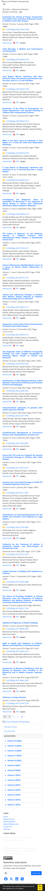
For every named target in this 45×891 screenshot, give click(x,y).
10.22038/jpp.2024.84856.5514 (17, 214)
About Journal (8, 819)
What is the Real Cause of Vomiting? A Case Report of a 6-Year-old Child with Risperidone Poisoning (22, 142)
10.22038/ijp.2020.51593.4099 (16, 527)
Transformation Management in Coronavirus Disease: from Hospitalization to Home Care (22, 434)
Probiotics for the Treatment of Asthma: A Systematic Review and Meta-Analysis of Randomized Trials (22, 546)
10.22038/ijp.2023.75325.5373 (16, 248)
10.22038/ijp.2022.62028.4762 (16, 391)
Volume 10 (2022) (14, 760)
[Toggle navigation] (22, 4)
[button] (24, 888)
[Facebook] (5, 879)
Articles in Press (10, 727)
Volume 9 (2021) (13, 765)
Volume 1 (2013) (13, 805)
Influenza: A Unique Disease (14, 697)
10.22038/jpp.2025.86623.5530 (17, 89)
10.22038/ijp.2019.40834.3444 (16, 629)
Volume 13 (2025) (14, 746)
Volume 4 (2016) (13, 790)
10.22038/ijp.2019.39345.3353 (16, 651)
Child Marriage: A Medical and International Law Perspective (22, 50)
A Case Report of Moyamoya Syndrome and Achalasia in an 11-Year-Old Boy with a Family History (22, 169)
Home (5, 816)
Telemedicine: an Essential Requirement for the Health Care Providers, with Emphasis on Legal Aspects (22, 517)
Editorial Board (9, 821)
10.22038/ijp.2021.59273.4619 (16, 468)
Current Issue (9, 731)
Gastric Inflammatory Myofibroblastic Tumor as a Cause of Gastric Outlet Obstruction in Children (22, 267)
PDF (20, 43)
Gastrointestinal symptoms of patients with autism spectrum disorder (22, 409)
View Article (7, 43)
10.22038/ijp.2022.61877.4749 (16, 416)
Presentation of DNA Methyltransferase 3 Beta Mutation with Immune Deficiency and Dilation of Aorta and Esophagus (22, 383)
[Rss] (22, 879)
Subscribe (36, 873)
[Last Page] (22, 717)
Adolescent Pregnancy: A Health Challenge (20, 623)
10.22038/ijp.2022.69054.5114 (16, 335)
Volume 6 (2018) (13, 780)
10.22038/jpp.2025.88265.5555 (17, 59)
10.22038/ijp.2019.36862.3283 (16, 680)
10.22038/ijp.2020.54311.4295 (16, 493)
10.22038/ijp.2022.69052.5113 (16, 307)
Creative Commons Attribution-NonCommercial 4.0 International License (20, 850)
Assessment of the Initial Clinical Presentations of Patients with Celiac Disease (22, 325)
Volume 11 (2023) (14, 755)
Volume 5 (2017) (13, 785)
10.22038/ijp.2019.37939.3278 (16, 703)
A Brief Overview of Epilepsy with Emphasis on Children (22, 572)
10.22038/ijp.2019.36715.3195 (16, 554)
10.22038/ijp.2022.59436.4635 (16, 364)
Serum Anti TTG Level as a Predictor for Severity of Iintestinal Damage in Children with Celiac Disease (22, 457)
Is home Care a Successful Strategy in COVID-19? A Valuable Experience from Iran (22, 483)
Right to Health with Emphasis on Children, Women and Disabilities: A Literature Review (22, 644)
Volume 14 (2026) (14, 741)
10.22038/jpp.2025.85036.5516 (17, 121)
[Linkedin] (16, 879)
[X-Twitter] (11, 879)
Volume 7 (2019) (13, 775)
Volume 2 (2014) (13, 800)
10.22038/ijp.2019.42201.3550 (16, 608)
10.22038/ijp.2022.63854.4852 (16, 443)
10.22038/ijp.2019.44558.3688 (16, 582)
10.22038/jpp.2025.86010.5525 (17, 153)
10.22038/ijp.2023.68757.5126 (16, 278)
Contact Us (7, 826)
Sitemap (6, 829)
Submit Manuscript (10, 824)
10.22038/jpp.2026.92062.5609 (17, 29)
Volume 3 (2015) (13, 795)
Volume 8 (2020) (13, 770)
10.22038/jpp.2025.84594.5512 (17, 180)
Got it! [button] (40, 887)
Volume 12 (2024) (14, 751)
